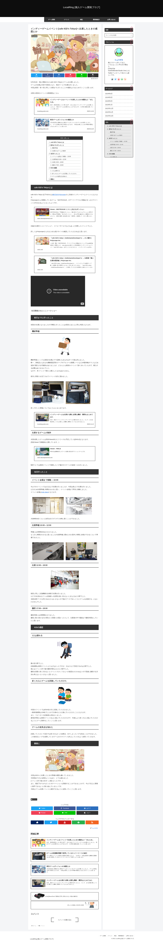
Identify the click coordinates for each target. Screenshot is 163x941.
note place (44, 492)
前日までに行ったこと (57, 145)
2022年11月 (109, 112)
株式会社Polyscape (59, 194)
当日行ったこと (55, 153)
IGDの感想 (54, 168)
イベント (35, 799)
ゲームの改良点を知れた (59, 176)
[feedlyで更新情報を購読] (78, 822)
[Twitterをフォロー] (51, 822)
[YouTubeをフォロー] (64, 822)
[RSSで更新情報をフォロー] (92, 822)
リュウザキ (119, 60)
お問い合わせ (129, 935)
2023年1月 (108, 105)
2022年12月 (109, 108)
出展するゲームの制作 (59, 151)
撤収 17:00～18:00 (58, 165)
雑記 (115, 935)
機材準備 (55, 148)
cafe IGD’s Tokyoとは (57, 142)
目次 (62, 138)
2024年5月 (108, 97)
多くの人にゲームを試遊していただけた (64, 173)
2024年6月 (108, 93)
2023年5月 (108, 101)
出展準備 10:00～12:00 (59, 159)
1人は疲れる (56, 170)
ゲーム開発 (103, 935)
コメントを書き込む (65, 920)
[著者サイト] (37, 822)
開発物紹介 (121, 935)
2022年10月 (109, 116)
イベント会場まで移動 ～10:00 (61, 156)
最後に (53, 179)
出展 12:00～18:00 (58, 162)
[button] (131, 35)
